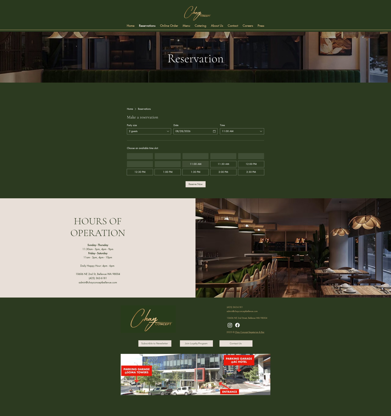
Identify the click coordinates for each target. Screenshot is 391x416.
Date (176, 125)
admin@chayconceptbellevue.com (98, 282)
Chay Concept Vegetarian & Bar (249, 332)
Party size (132, 125)
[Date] (214, 131)
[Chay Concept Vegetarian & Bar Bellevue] (230, 325)
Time (222, 125)
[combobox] (149, 131)
